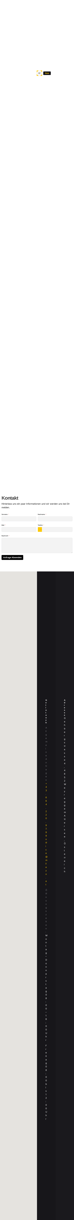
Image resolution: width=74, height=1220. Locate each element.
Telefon (40, 525)
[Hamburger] (39, 73)
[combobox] (40, 529)
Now (47, 73)
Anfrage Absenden (12, 557)
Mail (3, 525)
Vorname (5, 514)
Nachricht (5, 536)
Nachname (41, 514)
